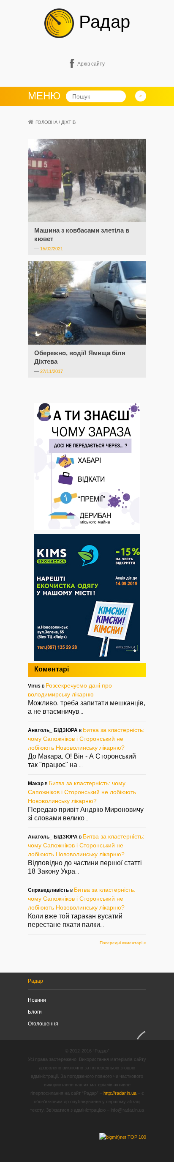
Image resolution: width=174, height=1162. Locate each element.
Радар (102, 22)
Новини (37, 1000)
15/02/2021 (51, 248)
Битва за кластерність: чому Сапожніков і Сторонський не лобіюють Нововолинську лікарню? (86, 738)
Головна (46, 122)
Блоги (35, 1012)
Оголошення (43, 1024)
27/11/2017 (51, 371)
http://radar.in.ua (119, 1093)
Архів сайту (91, 64)
